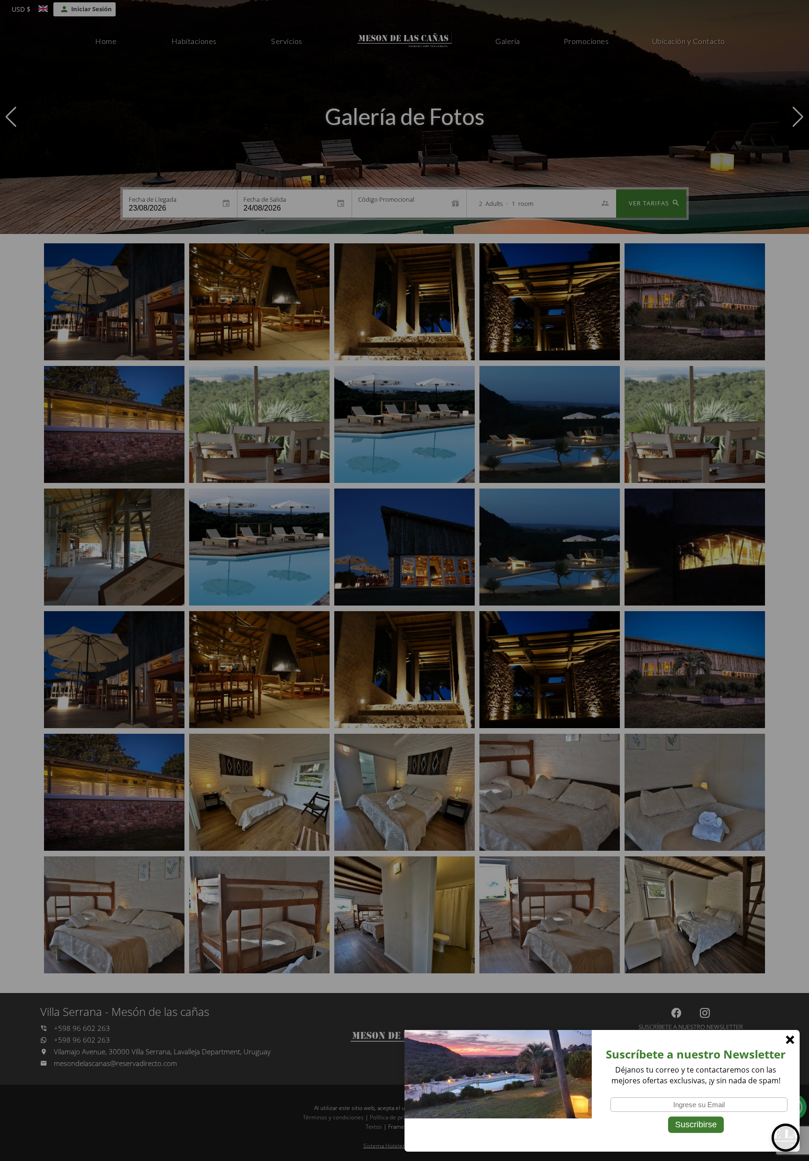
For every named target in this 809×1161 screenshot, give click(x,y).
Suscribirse (696, 1124)
